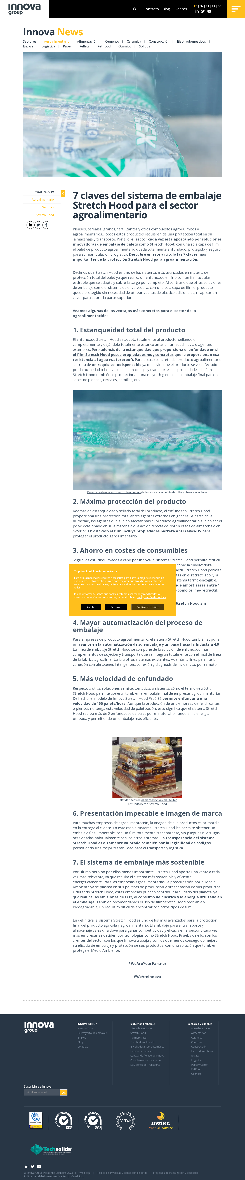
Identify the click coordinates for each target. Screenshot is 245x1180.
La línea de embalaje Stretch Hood (101, 649)
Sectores (29, 41)
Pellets (84, 46)
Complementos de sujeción (146, 1060)
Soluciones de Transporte (145, 1064)
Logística (48, 46)
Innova (53, 31)
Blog (166, 8)
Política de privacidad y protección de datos (122, 1172)
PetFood (196, 1069)
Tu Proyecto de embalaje (92, 1033)
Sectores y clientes (200, 1024)
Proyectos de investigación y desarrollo (176, 1172)
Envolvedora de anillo (142, 1042)
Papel (67, 46)
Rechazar (116, 607)
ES (195, 6)
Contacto (151, 8)
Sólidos (144, 46)
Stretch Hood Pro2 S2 (143, 698)
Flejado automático (141, 1051)
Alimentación (87, 41)
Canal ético (77, 1176)
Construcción (159, 41)
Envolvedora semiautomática (147, 1046)
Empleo (81, 1037)
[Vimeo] (209, 11)
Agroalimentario (56, 41)
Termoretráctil (138, 1037)
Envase (28, 46)
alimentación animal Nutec (159, 800)
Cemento (112, 41)
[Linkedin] (197, 11)
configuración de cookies (151, 597)
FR (213, 6)
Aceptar (90, 607)
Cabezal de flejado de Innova (147, 1055)
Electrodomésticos (191, 41)
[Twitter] (203, 11)
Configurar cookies (148, 607)
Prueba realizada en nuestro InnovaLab (114, 492)
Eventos (180, 8)
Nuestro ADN (85, 1028)
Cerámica (134, 41)
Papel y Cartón (199, 1064)
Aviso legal (85, 1172)
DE (219, 6)
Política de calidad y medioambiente (45, 1176)
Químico (124, 46)
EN (201, 6)
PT (207, 6)
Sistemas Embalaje (142, 1024)
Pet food (104, 46)
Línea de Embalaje (141, 1028)
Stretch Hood (138, 1033)
